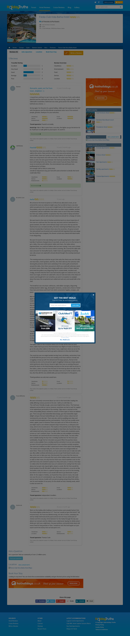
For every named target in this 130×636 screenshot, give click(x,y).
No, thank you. (65, 340)
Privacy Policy (66, 337)
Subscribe (75, 305)
